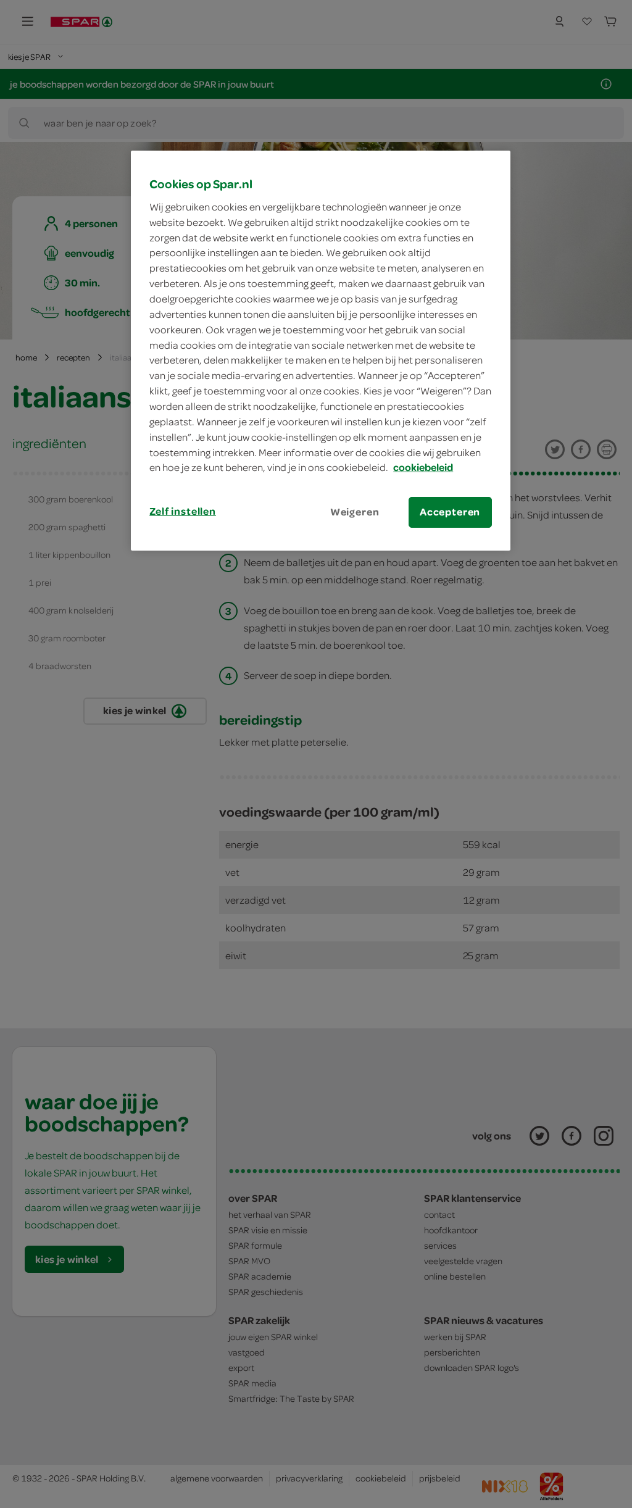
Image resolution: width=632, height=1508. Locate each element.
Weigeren (355, 512)
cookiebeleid (423, 467)
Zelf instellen (182, 511)
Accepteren (450, 512)
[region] (320, 350)
